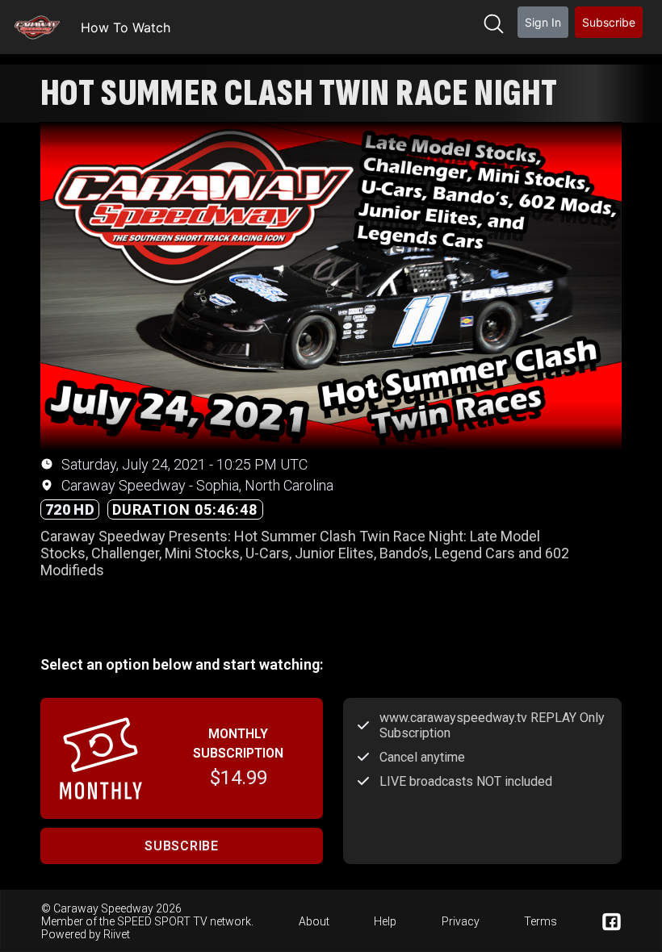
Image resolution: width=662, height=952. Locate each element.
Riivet (116, 934)
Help (385, 921)
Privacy (461, 921)
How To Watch (125, 27)
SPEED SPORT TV (162, 921)
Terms (540, 921)
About (314, 921)
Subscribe (608, 22)
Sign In (543, 22)
